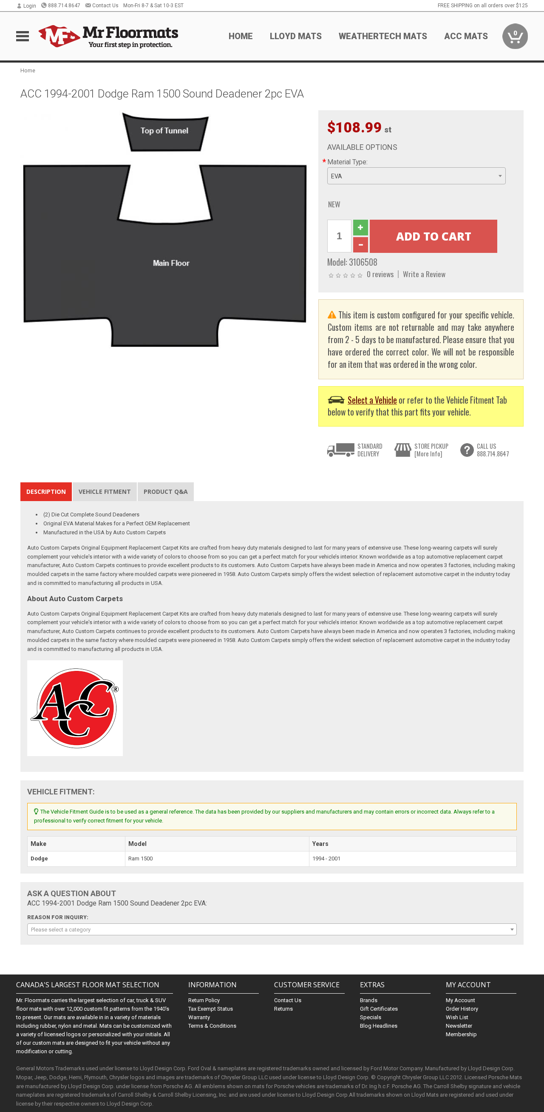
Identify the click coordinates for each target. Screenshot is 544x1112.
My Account (460, 1000)
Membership (461, 1034)
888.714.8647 (64, 6)
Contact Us (105, 6)
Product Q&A (166, 491)
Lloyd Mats (296, 36)
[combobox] (416, 175)
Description (46, 491)
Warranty (199, 1017)
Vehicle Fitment (105, 491)
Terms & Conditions (212, 1026)
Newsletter (459, 1026)
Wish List (457, 1017)
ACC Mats (466, 36)
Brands (368, 1000)
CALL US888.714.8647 (493, 449)
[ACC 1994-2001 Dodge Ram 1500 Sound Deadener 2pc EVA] (164, 229)
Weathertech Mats (383, 36)
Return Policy (204, 1000)
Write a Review (424, 273)
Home (241, 36)
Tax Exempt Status (210, 1009)
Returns (283, 1009)
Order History (462, 1009)
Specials (370, 1017)
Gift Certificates (379, 1009)
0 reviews (380, 273)
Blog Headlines (378, 1026)
